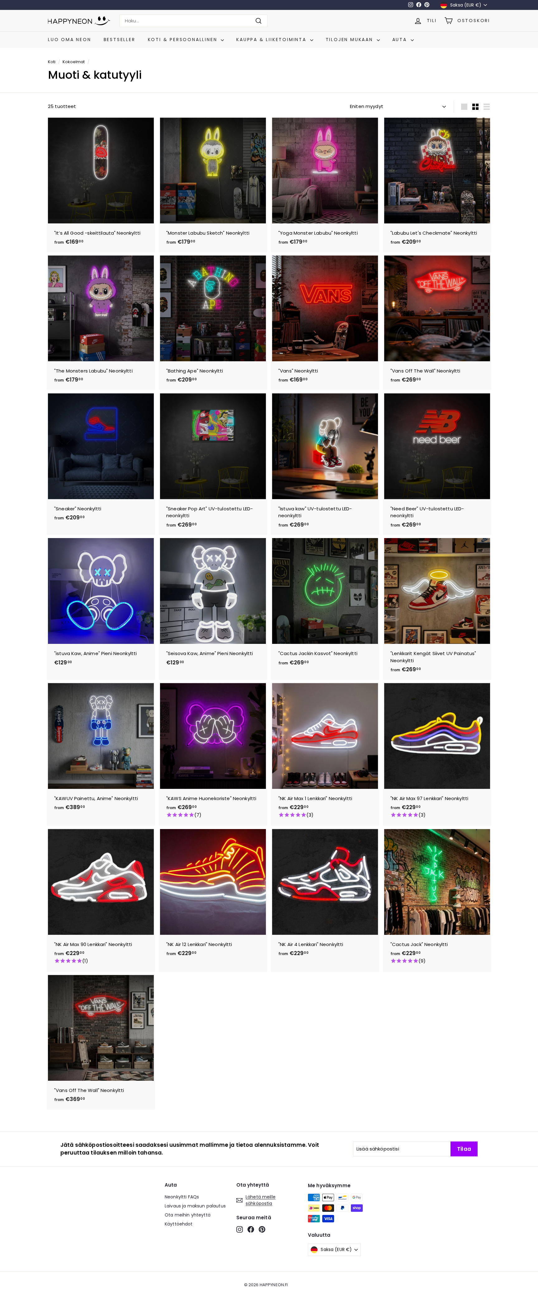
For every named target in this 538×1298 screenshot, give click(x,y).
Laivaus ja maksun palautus (195, 1206)
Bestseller (119, 39)
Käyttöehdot (179, 1224)
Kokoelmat (74, 61)
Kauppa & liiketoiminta (272, 39)
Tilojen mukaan (350, 39)
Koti (52, 61)
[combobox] (193, 21)
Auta (400, 39)
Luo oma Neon (69, 39)
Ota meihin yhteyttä (187, 1215)
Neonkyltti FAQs (182, 1197)
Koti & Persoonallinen (183, 39)
